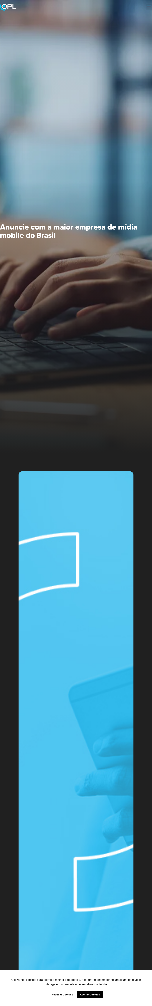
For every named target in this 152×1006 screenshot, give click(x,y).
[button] (149, 7)
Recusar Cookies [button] (62, 994)
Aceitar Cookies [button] (90, 994)
